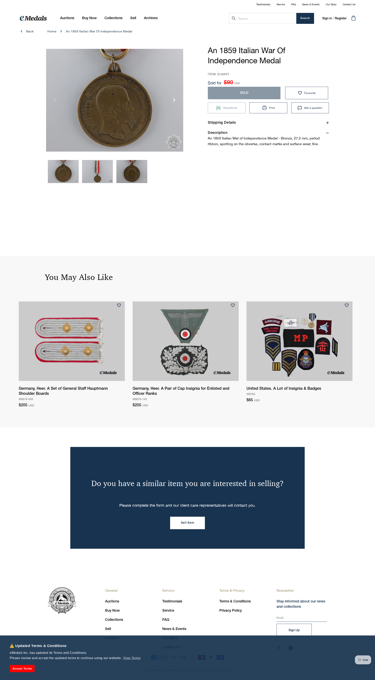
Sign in (327, 18)
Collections (114, 619)
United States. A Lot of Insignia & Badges (283, 388)
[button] (89, 18)
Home (51, 31)
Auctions (112, 601)
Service (281, 4)
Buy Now (112, 610)
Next (174, 101)
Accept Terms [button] (22, 668)
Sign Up (294, 630)
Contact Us (349, 4)
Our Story (331, 4)
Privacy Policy (230, 610)
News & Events (311, 4)
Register (341, 18)
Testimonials (263, 4)
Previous (55, 101)
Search (305, 18)
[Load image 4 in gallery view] (63, 171)
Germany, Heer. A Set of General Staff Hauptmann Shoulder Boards (63, 391)
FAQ (293, 4)
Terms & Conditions (235, 601)
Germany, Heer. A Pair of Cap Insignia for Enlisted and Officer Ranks (181, 391)
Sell (108, 629)
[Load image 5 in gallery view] (97, 171)
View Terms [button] (132, 658)
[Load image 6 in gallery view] (131, 171)
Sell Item (187, 523)
